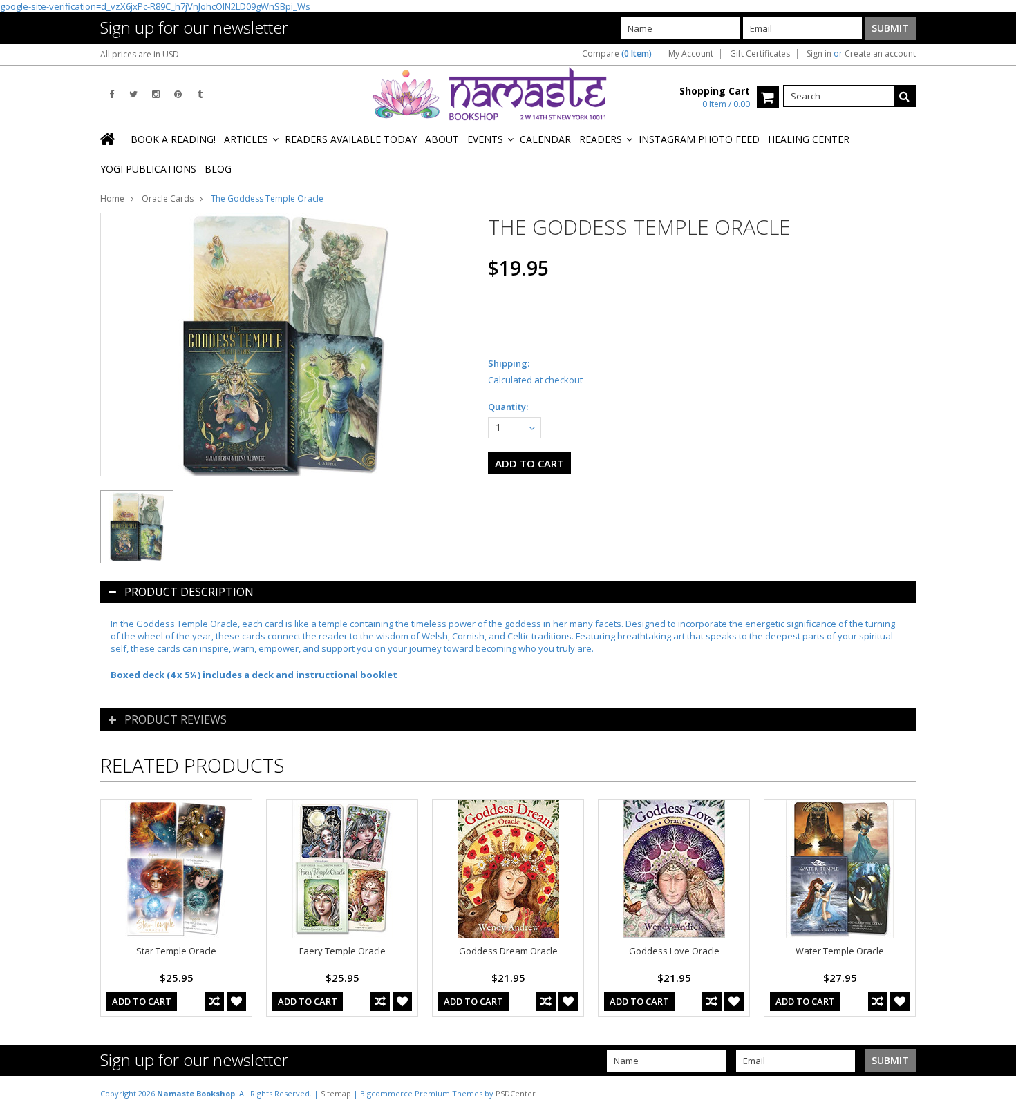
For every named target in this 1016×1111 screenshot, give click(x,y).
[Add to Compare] (214, 1001)
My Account (690, 54)
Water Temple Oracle (840, 951)
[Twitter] (133, 94)
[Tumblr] (200, 94)
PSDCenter (516, 1093)
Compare (617, 54)
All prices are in (139, 54)
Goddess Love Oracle (674, 951)
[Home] (108, 139)
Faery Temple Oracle (342, 951)
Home (112, 198)
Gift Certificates (760, 54)
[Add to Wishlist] (236, 1001)
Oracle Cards (168, 198)
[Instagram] (156, 94)
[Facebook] (111, 94)
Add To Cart (141, 1001)
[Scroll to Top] (995, 1093)
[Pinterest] (178, 94)
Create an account (880, 54)
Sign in (819, 54)
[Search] (905, 96)
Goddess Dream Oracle (508, 951)
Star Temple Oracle (176, 951)
